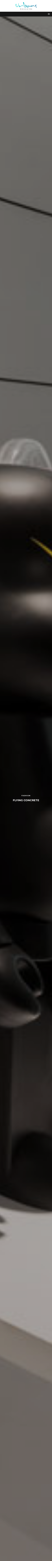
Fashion (26, 795)
